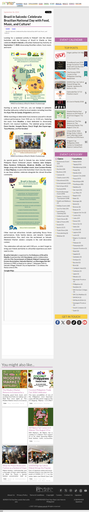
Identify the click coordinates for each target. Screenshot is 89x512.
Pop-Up (22, 403)
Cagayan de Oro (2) (79, 212)
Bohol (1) (76, 204)
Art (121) (60, 166)
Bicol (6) (75, 265)
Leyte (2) (76, 235)
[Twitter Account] (63, 324)
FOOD (41, 3)
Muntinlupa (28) (78, 181)
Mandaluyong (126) (79, 167)
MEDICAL (59, 3)
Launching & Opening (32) (61, 212)
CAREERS (20, 5)
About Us (11, 495)
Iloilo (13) (76, 227)
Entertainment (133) (64, 183)
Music (44, 479)
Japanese (78, 495)
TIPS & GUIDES (33, 3)
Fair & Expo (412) (62, 186)
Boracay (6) (77, 207)
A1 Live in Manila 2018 (75, 102)
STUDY (52, 3)
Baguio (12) (77, 195)
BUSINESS (19, 3)
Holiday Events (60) (63, 206)
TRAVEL (46, 3)
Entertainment (33, 480)
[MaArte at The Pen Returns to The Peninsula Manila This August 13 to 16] (60, 128)
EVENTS (71, 3)
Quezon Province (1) (80, 248)
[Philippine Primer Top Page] (8, 6)
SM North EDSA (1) (79, 300)
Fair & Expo (47, 403)
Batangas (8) (77, 201)
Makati (10, 479)
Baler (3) (76, 198)
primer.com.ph (42, 506)
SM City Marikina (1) (79, 294)
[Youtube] (84, 323)
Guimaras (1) (77, 271)
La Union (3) (77, 229)
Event (14, 29)
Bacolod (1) (77, 262)
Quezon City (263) (79, 176)
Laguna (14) (77, 232)
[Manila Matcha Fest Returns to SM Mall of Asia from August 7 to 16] (60, 118)
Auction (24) (61, 169)
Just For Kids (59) (62, 209)
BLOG (25, 3)
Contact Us (68, 495)
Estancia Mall (15, 403)
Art (13, 479)
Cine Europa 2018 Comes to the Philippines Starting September (74, 75)
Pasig (9, 403)
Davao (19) (76, 221)
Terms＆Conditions (37, 495)
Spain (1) (76, 310)
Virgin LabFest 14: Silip (75, 53)
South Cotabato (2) (79, 308)
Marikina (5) (77, 187)
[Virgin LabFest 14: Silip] (60, 59)
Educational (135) (62, 180)
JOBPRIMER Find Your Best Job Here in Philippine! (50, 500)
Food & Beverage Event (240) (62, 193)
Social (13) (60, 225)
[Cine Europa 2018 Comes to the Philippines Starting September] (60, 79)
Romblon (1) (77, 287)
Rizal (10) (76, 251)
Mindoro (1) (77, 277)
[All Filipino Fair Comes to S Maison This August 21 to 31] (40, 425)
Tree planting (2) (62, 233)
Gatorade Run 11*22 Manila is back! (74, 93)
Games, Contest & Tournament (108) (63, 197)
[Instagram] (68, 323)
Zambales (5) (77, 257)
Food (40, 479)
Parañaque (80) (78, 184)
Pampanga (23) (78, 245)
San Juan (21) (77, 190)
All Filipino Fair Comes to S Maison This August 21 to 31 (40, 430)
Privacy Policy (22, 495)
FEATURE (78, 3)
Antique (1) (77, 260)
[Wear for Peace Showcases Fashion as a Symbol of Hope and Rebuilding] (14, 463)
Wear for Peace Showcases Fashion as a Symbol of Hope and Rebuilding (15, 467)
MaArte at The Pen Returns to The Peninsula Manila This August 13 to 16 (75, 124)
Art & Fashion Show (20, 479)
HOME (8, 29)
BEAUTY (65, 3)
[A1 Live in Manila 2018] (60, 108)
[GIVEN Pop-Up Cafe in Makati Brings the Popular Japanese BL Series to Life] (40, 463)
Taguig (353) (77, 164)
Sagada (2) (76, 254)
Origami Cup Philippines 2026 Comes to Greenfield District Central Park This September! (74, 145)
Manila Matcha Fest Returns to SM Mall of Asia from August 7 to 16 (75, 114)
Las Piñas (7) (77, 193)
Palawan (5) (77, 243)
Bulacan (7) (76, 210)
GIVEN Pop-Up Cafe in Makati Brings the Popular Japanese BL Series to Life (40, 467)
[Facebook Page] (57, 323)
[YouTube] (85, 490)
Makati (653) (77, 161)
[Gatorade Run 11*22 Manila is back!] (60, 98)
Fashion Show (7, 480)
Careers (59, 495)
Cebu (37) (76, 218)
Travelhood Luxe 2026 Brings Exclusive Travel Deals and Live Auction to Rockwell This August (75, 66)
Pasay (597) (77, 178)
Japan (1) (76, 274)
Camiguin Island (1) (79, 268)
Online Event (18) (63, 216)
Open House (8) (62, 219)
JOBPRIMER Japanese (79, 500)
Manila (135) (77, 173)
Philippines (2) (77, 284)
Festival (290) (61, 189)
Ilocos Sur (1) (77, 224)
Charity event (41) (63, 177)
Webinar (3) (61, 236)
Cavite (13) (76, 215)
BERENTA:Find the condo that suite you (16, 500)
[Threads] (79, 325)
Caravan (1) (60, 175)
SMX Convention (38, 403)
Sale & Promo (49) (63, 222)
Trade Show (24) (62, 230)
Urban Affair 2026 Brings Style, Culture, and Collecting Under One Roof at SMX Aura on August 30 (75, 135)
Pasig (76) (76, 170)
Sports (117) (61, 227)
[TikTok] (74, 325)
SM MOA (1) (77, 297)
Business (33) (61, 172)
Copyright (50, 495)
